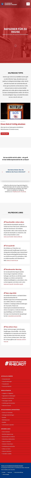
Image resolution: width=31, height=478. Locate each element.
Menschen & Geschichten (8, 398)
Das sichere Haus (11, 327)
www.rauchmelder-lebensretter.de (13, 237)
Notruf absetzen (6, 431)
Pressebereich (5, 384)
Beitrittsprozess (6, 420)
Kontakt (3, 472)
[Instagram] (13, 370)
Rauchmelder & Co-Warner (8, 436)
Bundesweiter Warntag (13, 269)
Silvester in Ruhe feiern (7, 444)
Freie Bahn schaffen (6, 453)
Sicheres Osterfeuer (6, 451)
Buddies (4, 422)
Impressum (10, 472)
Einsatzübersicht (6, 379)
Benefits (4, 417)
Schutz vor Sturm (6, 449)
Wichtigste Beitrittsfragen (8, 415)
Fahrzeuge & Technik (7, 400)
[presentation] (2, 172)
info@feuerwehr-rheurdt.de (19, 191)
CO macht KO (10, 246)
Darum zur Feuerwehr (7, 412)
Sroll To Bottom (15, 45)
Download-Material (6, 386)
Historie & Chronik (6, 405)
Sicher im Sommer (6, 441)
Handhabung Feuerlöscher (8, 446)
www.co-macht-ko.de (12, 260)
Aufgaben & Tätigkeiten (7, 393)
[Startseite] (9, 4)
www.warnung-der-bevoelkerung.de (13, 284)
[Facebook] (17, 370)
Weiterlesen (5, 133)
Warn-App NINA (11, 293)
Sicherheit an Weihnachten (8, 439)
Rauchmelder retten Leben (15, 222)
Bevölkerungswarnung (7, 434)
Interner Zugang (6, 474)
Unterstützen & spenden (8, 424)
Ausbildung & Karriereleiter (8, 403)
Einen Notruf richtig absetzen (13, 124)
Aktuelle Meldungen (7, 381)
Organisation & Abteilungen (8, 395)
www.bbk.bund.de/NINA (14, 316)
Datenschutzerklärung (18, 472)
